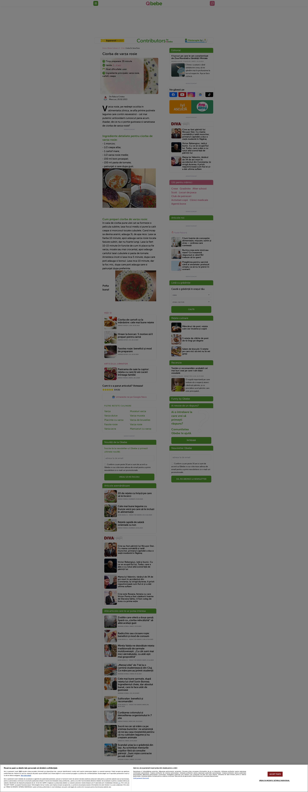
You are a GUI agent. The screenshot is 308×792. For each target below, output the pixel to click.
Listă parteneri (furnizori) (141, 778)
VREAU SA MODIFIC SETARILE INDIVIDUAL (274, 780)
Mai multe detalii (26, 775)
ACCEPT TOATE (275, 774)
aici (119, 783)
